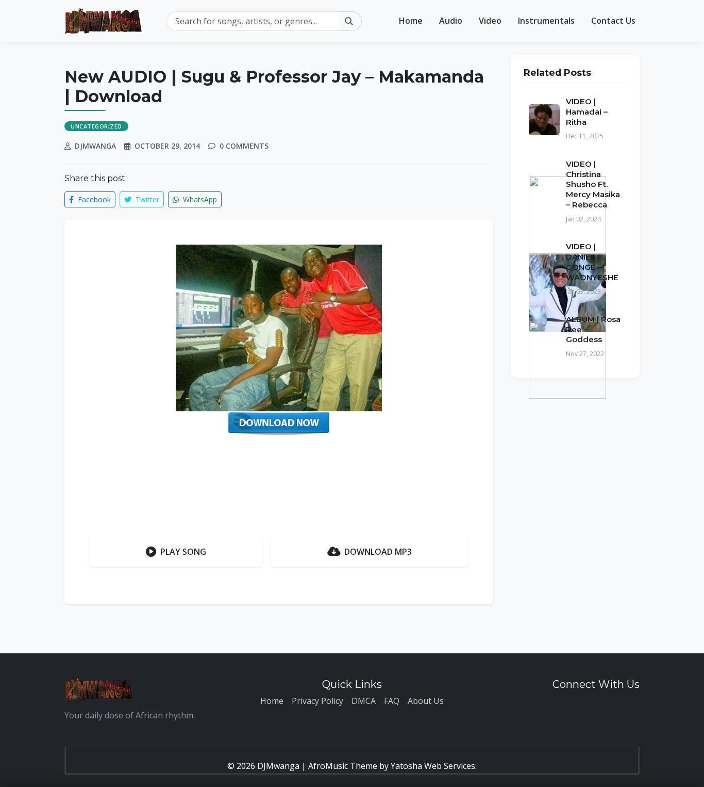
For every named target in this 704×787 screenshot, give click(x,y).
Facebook (93, 199)
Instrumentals (546, 20)
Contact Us (613, 20)
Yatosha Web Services (433, 766)
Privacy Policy (317, 700)
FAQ (391, 700)
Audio (450, 20)
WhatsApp (199, 199)
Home (411, 20)
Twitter (146, 199)
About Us (426, 700)
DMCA (363, 700)
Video (490, 20)
